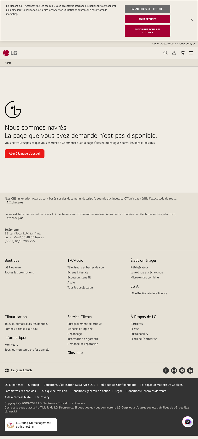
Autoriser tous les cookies (147, 31)
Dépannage (74, 334)
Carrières (137, 324)
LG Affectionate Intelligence (149, 293)
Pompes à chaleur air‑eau (21, 329)
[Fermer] (192, 19)
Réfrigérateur (139, 267)
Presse (135, 329)
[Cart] (182, 53)
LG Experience (14, 385)
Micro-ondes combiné (145, 277)
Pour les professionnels (163, 43)
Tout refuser (147, 19)
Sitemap (33, 385)
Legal (118, 391)
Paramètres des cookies (20, 391)
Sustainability (185, 43)
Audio (71, 282)
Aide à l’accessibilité (18, 397)
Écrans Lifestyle (77, 272)
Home (8, 62)
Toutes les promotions (19, 272)
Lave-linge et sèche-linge (147, 272)
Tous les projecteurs (80, 287)
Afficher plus (15, 202)
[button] (165, 53)
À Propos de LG (143, 316)
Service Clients (79, 316)
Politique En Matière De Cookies (161, 385)
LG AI (135, 286)
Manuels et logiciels (80, 329)
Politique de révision (53, 391)
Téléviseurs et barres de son (85, 267)
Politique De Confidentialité (118, 385)
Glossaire (75, 352)
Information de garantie (83, 339)
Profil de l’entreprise (144, 339)
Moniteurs (11, 344)
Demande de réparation (82, 344)
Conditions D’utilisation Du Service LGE (69, 385)
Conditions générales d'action (91, 391)
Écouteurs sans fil (79, 277)
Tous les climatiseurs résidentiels (26, 324)
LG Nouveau (13, 267)
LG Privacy (42, 397)
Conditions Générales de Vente (146, 391)
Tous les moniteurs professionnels (27, 349)
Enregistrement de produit (84, 324)
